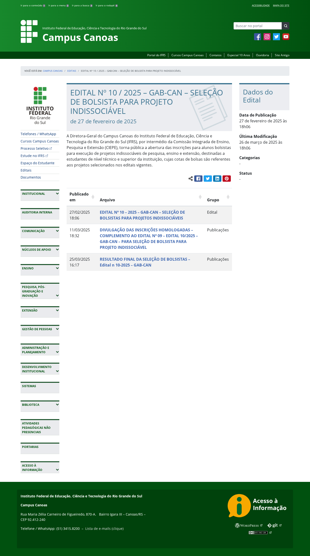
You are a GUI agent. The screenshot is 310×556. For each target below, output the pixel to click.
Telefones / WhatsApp (38, 134)
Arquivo (107, 200)
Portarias (30, 447)
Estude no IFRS (33, 155)
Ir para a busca (82, 5)
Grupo (213, 200)
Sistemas (29, 386)
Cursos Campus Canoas (187, 55)
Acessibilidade (261, 5)
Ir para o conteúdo (33, 5)
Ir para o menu (58, 5)
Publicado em (79, 197)
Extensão (40, 310)
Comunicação (40, 231)
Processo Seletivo (34, 148)
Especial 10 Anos (238, 55)
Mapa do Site (281, 5)
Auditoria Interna (37, 212)
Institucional (40, 193)
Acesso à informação (40, 467)
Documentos (31, 177)
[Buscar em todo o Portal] (285, 26)
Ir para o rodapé (106, 5)
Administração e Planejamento (40, 350)
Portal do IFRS (156, 55)
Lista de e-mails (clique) (104, 528)
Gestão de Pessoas (40, 329)
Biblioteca (40, 404)
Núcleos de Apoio (40, 249)
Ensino (40, 268)
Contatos (215, 55)
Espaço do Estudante (37, 163)
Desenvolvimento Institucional (40, 369)
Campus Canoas (52, 70)
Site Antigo (282, 55)
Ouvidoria (262, 55)
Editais (71, 70)
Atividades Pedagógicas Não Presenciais (36, 427)
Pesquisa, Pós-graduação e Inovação (40, 291)
